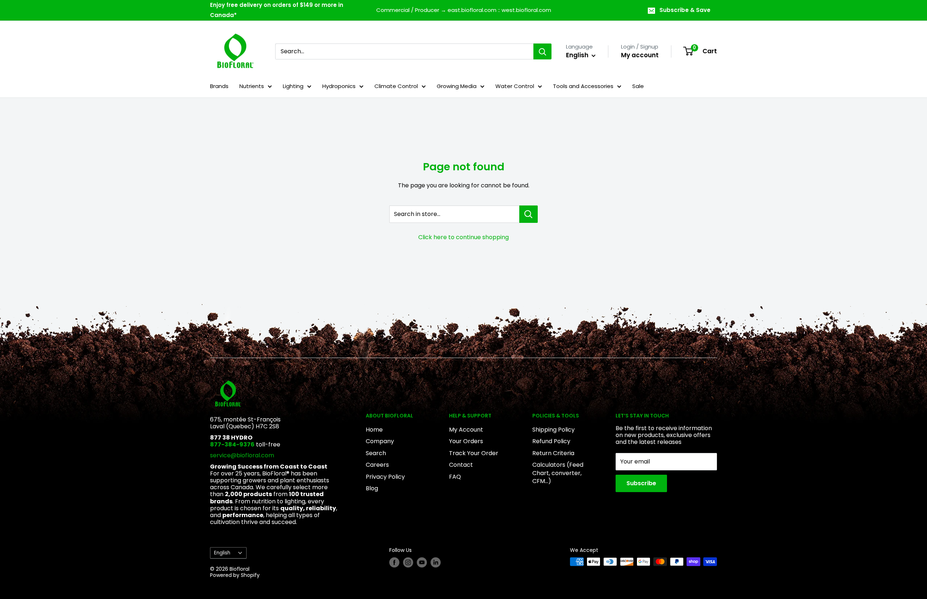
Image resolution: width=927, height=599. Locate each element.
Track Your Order (473, 453)
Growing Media (457, 86)
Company (380, 441)
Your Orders (466, 441)
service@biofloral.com (242, 455)
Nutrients (251, 86)
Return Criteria (553, 453)
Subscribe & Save (684, 10)
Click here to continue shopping (463, 237)
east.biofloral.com (472, 10)
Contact (461, 465)
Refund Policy (551, 441)
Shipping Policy (553, 429)
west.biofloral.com (526, 10)
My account (640, 55)
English (222, 552)
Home (374, 429)
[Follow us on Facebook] (394, 562)
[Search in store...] (528, 214)
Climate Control (396, 86)
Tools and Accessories (583, 86)
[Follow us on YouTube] (422, 562)
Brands (219, 86)
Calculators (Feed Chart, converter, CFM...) (557, 473)
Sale (638, 86)
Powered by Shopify (235, 575)
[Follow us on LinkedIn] (436, 562)
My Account (466, 429)
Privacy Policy (385, 477)
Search (376, 453)
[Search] (542, 51)
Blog (372, 488)
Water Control (514, 86)
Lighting (293, 86)
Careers (377, 465)
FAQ (455, 477)
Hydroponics (339, 86)
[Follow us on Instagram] (408, 562)
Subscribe (641, 483)
